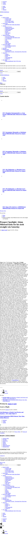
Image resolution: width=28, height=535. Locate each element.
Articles (4, 25)
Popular (4, 7)
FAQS (6, 56)
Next (5, 210)
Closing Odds (8, 19)
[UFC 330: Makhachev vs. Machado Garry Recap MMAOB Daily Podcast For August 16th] (15, 162)
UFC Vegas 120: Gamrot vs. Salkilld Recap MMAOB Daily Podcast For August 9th (14, 207)
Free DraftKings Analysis (10, 45)
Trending (4, 9)
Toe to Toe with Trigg (9, 36)
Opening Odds (8, 18)
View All (7, 34)
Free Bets (5, 48)
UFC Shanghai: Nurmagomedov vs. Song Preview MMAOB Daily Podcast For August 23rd (14, 114)
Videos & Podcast (6, 445)
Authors (7, 54)
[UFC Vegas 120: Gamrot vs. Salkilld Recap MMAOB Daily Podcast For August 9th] (15, 199)
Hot (3, 8)
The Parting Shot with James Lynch (12, 37)
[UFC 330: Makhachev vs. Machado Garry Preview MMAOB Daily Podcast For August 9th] (15, 180)
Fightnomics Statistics (9, 28)
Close (1, 463)
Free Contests (8, 47)
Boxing (6, 31)
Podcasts (7, 42)
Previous (2, 210)
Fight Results (8, 30)
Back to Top (2, 462)
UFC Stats (5, 59)
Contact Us (7, 58)
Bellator (6, 41)
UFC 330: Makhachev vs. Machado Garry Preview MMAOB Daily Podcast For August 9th (14, 190)
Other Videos (8, 43)
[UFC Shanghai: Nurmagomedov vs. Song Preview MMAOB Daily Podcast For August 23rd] (15, 105)
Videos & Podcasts (6, 35)
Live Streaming (8, 38)
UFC (6, 39)
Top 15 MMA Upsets (9, 22)
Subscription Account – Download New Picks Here (16, 51)
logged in (7, 409)
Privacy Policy (18, 431)
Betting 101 (7, 55)
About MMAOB (8, 57)
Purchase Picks (8, 50)
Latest (4, 6)
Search (19, 71)
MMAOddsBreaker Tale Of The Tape (13, 61)
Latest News (5, 23)
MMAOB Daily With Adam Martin (12, 24)
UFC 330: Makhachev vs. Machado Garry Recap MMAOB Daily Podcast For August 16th (14, 171)
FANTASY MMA (6, 44)
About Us (5, 52)
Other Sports (7, 32)
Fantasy (4, 442)
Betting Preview (8, 27)
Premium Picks (6, 49)
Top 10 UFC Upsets (9, 21)
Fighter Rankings (8, 29)
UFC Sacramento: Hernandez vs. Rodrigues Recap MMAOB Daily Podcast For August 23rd (14, 134)
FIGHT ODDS (6, 17)
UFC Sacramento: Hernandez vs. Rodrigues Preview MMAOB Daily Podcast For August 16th (14, 153)
